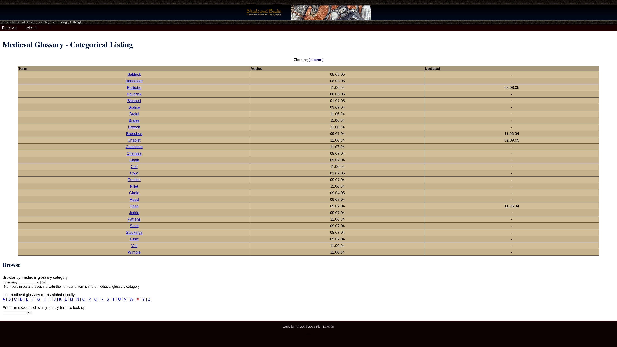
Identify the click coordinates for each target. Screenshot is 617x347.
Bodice (134, 107)
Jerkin (134, 212)
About (32, 27)
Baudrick (134, 94)
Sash (134, 226)
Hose (134, 206)
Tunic (134, 239)
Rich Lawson (325, 326)
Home (4, 22)
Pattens (134, 219)
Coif (134, 166)
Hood (134, 199)
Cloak (134, 160)
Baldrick (134, 74)
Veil (134, 245)
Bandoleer (134, 81)
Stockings (134, 232)
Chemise (134, 153)
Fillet (134, 186)
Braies (134, 120)
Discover (9, 27)
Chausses (134, 147)
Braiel (134, 114)
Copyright (289, 326)
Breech (134, 127)
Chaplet (134, 140)
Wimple (134, 252)
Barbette (134, 87)
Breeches (134, 133)
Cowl (134, 173)
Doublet (134, 180)
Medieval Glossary (25, 22)
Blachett (134, 100)
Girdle (134, 193)
